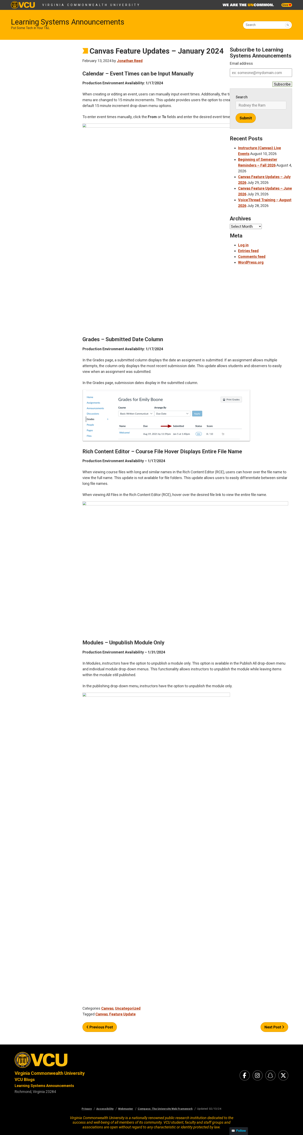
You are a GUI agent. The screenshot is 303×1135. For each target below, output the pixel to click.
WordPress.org (251, 262)
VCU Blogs (25, 1079)
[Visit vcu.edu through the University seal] (79, 1061)
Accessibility (105, 1108)
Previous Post (101, 1027)
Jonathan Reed (130, 61)
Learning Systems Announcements (67, 22)
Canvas (107, 1008)
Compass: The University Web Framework (165, 1108)
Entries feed (248, 251)
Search (251, 25)
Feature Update (122, 1014)
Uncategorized (128, 1008)
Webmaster (125, 1108)
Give (285, 5)
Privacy (87, 1108)
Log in (243, 245)
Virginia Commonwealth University (91, 5)
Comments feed (251, 256)
